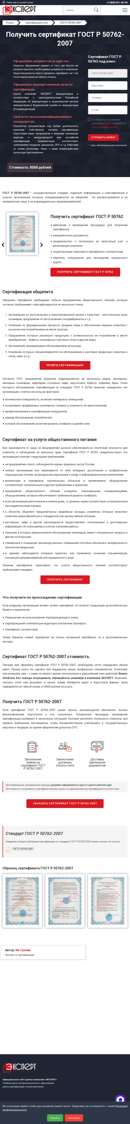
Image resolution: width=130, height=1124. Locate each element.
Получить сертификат (65, 579)
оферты (107, 123)
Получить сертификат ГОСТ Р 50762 (85, 271)
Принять (55, 1118)
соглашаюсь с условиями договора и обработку (109, 123)
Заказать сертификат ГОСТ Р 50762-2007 (65, 803)
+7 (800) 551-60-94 (116, 2)
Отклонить (74, 1118)
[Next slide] (41, 245)
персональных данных (104, 127)
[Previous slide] (3, 245)
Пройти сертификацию (65, 365)
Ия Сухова (23, 950)
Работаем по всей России (20, 2)
